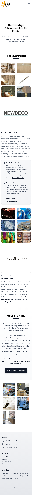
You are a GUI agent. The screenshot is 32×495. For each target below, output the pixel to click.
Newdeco (4, 130)
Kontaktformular (18, 178)
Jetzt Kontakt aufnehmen (16, 371)
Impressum (16, 487)
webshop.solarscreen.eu (10, 302)
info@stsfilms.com (11, 447)
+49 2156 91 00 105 (12, 201)
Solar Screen (6, 275)
